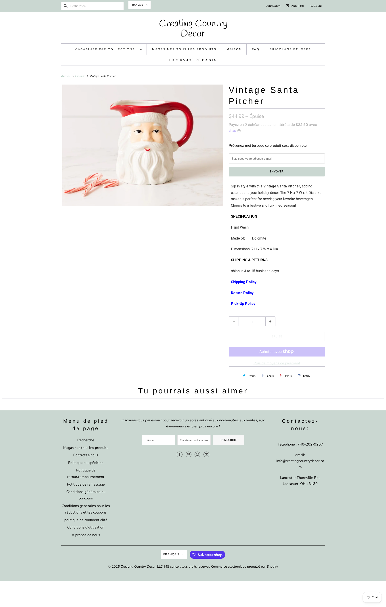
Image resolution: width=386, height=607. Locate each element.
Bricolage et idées (290, 49)
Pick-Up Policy (243, 303)
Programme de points (193, 60)
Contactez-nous (85, 455)
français (137, 5)
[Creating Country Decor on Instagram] (197, 454)
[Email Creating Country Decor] (206, 454)
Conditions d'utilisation (85, 527)
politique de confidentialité (85, 520)
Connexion (273, 6)
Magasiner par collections (106, 49)
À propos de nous (86, 535)
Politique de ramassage (86, 484)
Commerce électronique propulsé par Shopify (244, 566)
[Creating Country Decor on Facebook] (180, 454)
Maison (234, 49)
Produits (80, 76)
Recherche (85, 440)
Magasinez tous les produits (85, 447)
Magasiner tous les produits (184, 49)
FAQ (256, 49)
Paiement (316, 6)
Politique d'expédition (85, 462)
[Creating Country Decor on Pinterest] (188, 454)
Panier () (296, 6)
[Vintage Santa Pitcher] (142, 145)
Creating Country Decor (138, 566)
